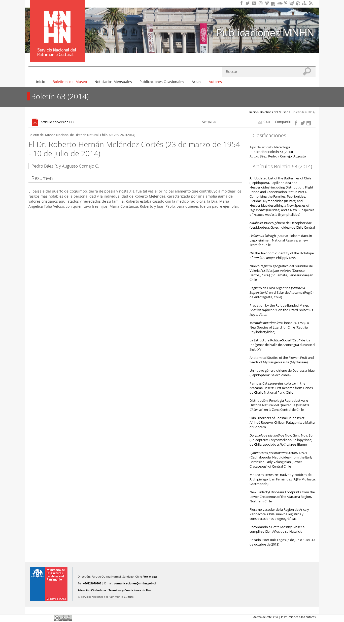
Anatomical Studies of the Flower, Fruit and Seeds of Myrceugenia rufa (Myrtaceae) (282, 360)
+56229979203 (92, 583)
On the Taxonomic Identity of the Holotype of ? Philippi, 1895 (282, 255)
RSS (311, 3)
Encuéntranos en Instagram (261, 3)
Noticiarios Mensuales (113, 81)
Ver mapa (150, 576)
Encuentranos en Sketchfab (299, 3)
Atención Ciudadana (92, 590)
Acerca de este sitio (265, 617)
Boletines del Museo (70, 81)
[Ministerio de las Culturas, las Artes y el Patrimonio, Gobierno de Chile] (48, 584)
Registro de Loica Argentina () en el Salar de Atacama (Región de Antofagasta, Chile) (282, 292)
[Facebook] (297, 123)
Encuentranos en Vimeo (267, 3)
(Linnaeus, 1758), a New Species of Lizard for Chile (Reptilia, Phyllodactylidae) (279, 327)
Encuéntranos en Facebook (242, 3)
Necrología (282, 147)
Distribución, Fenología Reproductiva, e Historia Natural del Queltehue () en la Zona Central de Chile (279, 405)
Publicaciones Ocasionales (162, 81)
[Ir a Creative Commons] (63, 618)
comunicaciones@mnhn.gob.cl (135, 583)
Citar (266, 122)
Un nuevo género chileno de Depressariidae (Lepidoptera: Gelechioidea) (282, 372)
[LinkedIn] (309, 123)
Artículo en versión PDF (58, 122)
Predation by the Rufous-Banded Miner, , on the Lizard (281, 310)
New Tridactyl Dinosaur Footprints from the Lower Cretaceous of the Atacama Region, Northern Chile (282, 496)
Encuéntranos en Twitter (249, 3)
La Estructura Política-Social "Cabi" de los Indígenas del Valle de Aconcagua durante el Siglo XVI (282, 344)
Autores (215, 81)
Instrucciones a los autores (298, 617)
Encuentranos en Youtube (255, 3)
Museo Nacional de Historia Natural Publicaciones (57, 23)
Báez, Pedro (268, 156)
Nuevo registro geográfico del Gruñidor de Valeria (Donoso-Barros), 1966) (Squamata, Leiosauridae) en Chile (281, 273)
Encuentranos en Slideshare (292, 3)
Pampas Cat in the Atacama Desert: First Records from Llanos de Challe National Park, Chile (281, 388)
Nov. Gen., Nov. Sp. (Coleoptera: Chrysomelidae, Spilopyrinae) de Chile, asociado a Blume (281, 440)
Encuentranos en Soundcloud (280, 3)
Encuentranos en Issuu (273, 3)
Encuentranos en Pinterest (286, 3)
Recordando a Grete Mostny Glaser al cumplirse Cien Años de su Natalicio (277, 529)
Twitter (40, 618)
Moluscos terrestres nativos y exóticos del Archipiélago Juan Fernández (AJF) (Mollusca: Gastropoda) (283, 479)
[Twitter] (303, 123)
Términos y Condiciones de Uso (130, 590)
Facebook (31, 618)
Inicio (40, 81)
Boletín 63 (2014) (304, 112)
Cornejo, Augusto (293, 156)
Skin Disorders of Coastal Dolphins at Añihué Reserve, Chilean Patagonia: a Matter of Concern (283, 422)
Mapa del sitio (305, 3)
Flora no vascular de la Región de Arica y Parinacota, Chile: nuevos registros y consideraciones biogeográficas (279, 514)
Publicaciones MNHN (265, 32)
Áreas (196, 81)
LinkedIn (49, 618)
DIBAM (57, 52)
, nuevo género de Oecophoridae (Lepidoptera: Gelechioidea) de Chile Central (282, 225)
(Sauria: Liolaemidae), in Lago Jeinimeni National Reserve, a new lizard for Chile (281, 240)
